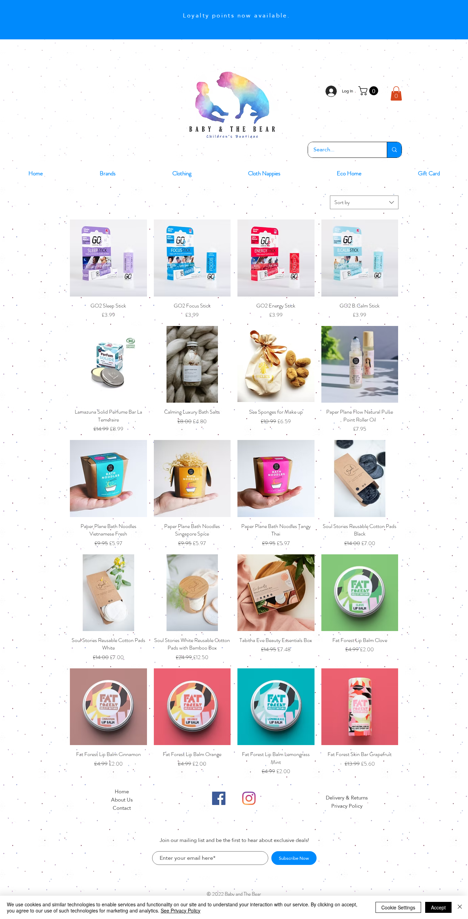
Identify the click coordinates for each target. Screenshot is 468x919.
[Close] (460, 907)
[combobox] (364, 202)
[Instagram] (249, 798)
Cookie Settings (398, 907)
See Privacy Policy (180, 910)
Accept (438, 907)
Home (122, 791)
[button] (369, 90)
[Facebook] (218, 798)
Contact (122, 808)
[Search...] (394, 150)
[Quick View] (108, 258)
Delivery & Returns (347, 798)
